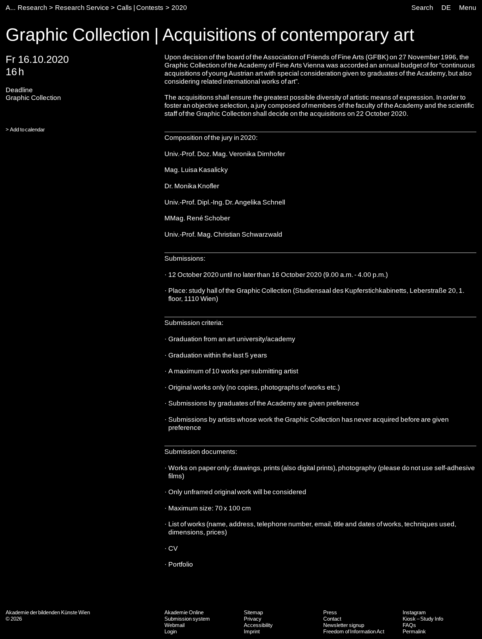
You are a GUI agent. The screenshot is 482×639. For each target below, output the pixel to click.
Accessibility (258, 625)
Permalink (414, 631)
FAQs (409, 625)
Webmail (174, 625)
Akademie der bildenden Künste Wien (48, 612)
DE (446, 7)
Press (330, 612)
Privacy (252, 619)
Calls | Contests (140, 7)
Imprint (252, 631)
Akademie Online (184, 612)
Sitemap (253, 612)
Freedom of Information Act (353, 631)
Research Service (82, 7)
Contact (332, 619)
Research (32, 7)
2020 (179, 7)
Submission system (187, 619)
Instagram (414, 612)
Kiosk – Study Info (423, 619)
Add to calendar (27, 129)
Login (170, 631)
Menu (467, 7)
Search (422, 7)
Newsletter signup (343, 625)
